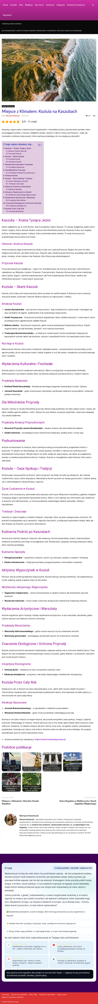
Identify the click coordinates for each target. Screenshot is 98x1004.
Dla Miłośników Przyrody (15, 170)
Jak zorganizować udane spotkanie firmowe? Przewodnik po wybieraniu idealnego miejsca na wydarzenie (42, 31)
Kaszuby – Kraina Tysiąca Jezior (18, 148)
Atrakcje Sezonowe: (16, 211)
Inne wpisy (5, 994)
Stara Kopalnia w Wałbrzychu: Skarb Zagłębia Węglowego (77, 802)
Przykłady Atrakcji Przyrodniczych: (22, 173)
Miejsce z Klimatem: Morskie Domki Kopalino (20, 802)
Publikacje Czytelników (47, 994)
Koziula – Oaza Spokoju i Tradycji (18, 178)
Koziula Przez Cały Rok (14, 209)
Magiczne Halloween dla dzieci (13, 997)
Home (5, 5)
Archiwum (50, 5)
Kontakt (13, 5)
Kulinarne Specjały (15, 189)
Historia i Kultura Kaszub (17, 151)
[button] (93, 5)
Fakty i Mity (33, 994)
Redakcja (29, 5)
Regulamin (7, 15)
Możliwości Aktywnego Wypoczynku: (22, 195)
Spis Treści (39, 5)
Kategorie (61, 5)
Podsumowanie (11, 175)
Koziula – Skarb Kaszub (14, 156)
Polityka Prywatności (76, 5)
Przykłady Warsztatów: (17, 200)
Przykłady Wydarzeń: (16, 167)
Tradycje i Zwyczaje (16, 184)
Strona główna (7, 36)
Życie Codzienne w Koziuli (18, 181)
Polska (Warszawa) (21, 36)
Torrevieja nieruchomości (12, 24)
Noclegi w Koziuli (15, 162)
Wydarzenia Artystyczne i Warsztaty (20, 198)
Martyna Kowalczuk (13, 116)
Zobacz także (61, 994)
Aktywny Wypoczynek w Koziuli (18, 192)
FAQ (21, 5)
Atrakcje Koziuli (14, 159)
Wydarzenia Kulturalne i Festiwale (19, 164)
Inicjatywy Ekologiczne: (17, 206)
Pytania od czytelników (19, 994)
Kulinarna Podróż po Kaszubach (18, 187)
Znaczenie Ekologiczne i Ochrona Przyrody (23, 203)
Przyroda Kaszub (15, 154)
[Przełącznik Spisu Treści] (38, 145)
